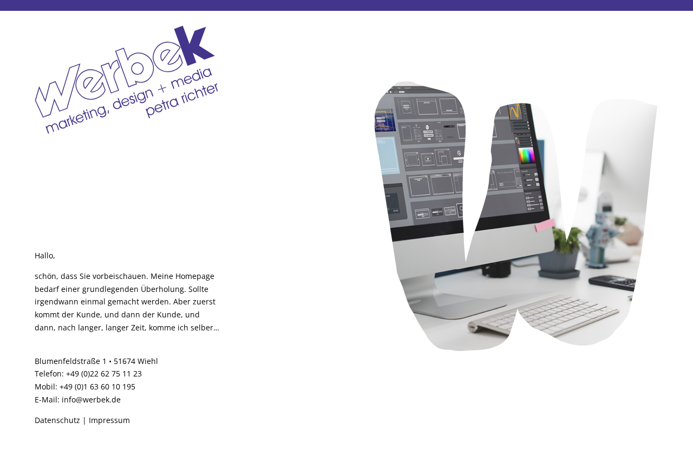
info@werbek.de (91, 399)
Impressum (109, 420)
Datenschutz (57, 420)
